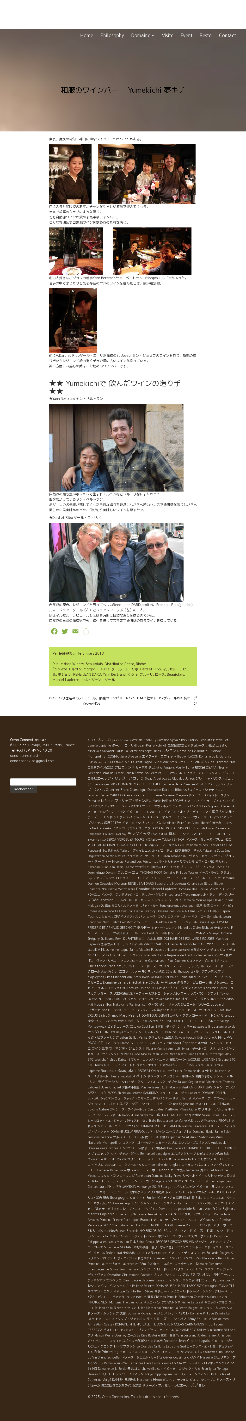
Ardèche (203, 1335)
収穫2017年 (112, 823)
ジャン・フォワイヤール (126, 1109)
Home (86, 35)
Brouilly (207, 1369)
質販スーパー (178, 1060)
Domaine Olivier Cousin (118, 773)
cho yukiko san (152, 1369)
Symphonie (214, 916)
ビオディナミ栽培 (169, 1197)
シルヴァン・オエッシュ (138, 999)
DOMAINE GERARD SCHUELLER (125, 845)
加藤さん (107, 944)
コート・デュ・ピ (112, 1181)
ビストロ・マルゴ (207, 1104)
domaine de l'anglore (165, 1164)
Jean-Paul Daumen (173, 961)
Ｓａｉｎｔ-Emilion (142, 1197)
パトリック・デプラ (164, 1082)
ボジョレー (153, 839)
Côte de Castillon (142, 1027)
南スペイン (220, 812)
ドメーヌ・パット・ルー (143, 906)
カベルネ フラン (180, 1015)
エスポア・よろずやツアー (177, 1264)
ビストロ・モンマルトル (211, 862)
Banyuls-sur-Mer (116, 1363)
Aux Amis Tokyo (138, 977)
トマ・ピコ (197, 834)
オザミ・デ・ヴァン (195, 999)
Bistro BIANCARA (219, 1192)
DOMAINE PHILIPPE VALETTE (135, 1324)
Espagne (190, 1042)
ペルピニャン (185, 1186)
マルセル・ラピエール (213, 1274)
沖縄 (209, 982)
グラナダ (144, 828)
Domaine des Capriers (205, 845)
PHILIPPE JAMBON (121, 1186)
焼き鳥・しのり (222, 823)
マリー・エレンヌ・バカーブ (149, 1060)
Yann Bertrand (114, 674)
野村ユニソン (179, 834)
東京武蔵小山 (131, 1253)
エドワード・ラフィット (159, 756)
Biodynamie (217, 1026)
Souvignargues (170, 905)
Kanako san (195, 884)
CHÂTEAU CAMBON (168, 1115)
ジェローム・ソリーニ (195, 1004)
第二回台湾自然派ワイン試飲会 (121, 1385)
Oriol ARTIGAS (200, 1087)
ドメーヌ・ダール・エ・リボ (200, 878)
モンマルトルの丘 (153, 971)
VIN (191, 1242)
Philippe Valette (143, 1286)
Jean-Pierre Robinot (152, 745)
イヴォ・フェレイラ (205, 817)
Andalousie (219, 1142)
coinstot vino (205, 828)
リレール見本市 (106, 1021)
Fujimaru (229, 1209)
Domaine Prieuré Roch (115, 1220)
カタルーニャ (170, 1352)
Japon (135, 1220)
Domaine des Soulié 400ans (176, 911)
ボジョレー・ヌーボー (142, 1170)
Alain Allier (184, 1131)
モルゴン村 (186, 1065)
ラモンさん (222, 927)
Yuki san (173, 1374)
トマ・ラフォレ (176, 1192)
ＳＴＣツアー (139, 1043)
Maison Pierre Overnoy (110, 1335)
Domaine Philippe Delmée (207, 1313)
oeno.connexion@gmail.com (32, 761)
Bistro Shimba (108, 1015)
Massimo (107, 949)
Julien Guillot (129, 1038)
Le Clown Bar (124, 911)
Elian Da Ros (137, 1225)
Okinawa (209, 1352)
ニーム (131, 1335)
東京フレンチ (164, 1181)
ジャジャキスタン (206, 1242)
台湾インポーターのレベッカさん (141, 1021)
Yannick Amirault (168, 1049)
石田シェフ (158, 1043)
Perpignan (173, 1137)
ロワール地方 (170, 867)
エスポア (94, 949)
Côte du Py (208, 1280)
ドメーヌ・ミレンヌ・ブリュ (139, 1352)
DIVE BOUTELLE (176, 1021)
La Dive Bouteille (148, 1335)
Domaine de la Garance (215, 756)
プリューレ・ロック (140, 1159)
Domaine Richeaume (142, 1313)
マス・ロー (199, 917)
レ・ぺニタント (179, 1231)
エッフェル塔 (116, 988)
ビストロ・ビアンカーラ (114, 1297)
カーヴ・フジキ (157, 917)
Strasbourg (124, 1214)
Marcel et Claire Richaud (195, 928)
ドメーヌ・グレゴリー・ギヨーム (171, 1076)
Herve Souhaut (189, 944)
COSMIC (113, 756)
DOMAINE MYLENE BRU (191, 1181)
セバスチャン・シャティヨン (203, 789)
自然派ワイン (200, 949)
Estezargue (200, 1027)
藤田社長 (189, 1198)
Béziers (208, 955)
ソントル (219, 1076)
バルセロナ (226, 1285)
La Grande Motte (184, 1159)
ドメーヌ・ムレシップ (103, 1313)
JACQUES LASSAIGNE (202, 1060)
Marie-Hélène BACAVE (168, 801)
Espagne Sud (176, 1346)
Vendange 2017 (99, 1225)
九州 (203, 1170)
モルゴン (75, 669)
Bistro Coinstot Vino (125, 922)
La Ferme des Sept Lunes (142, 751)
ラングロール (98, 1032)
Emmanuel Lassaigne (155, 1153)
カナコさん (178, 1170)
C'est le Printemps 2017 (214, 1054)
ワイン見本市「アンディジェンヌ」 (118, 1048)
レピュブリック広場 (210, 1154)
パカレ (164, 1087)
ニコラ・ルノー (130, 971)
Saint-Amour (146, 1242)
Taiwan (125, 850)
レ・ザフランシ (124, 1346)
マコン (124, 961)
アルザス (189, 1274)
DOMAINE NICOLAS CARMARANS (180, 1324)
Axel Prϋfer (109, 971)
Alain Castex (105, 1324)
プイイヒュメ (141, 850)
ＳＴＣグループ (99, 740)
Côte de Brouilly (143, 740)
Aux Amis (170, 762)
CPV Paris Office (128, 1054)
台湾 (206, 905)
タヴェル (154, 1037)
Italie (152, 1121)
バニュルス (99, 988)
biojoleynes (96, 977)
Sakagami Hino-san (101, 867)
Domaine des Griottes (103, 1148)
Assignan (188, 906)
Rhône (141, 664)
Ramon (152, 1236)
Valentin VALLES (155, 944)
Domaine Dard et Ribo (165, 789)
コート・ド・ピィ (222, 906)
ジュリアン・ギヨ (198, 961)
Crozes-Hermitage (101, 911)
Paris (143, 1037)
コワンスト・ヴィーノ (220, 773)
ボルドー (143, 927)
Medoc (92, 1176)
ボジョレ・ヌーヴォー (172, 1236)
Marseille (206, 1357)
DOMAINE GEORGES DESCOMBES (210, 1148)
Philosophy (112, 35)
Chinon (173, 1104)
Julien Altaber (172, 856)
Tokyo (224, 993)
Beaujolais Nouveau (170, 883)
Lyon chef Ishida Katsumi (112, 1059)
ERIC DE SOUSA (157, 1231)
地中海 (92, 1368)
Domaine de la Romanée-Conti (183, 784)
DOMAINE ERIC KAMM (190, 1330)
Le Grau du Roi (116, 955)
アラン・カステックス (218, 1308)
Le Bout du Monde (113, 1159)
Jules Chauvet (111, 1087)
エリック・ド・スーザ (187, 1010)
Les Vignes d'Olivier (216, 806)
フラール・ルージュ (173, 1093)
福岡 (160, 939)
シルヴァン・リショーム (129, 817)
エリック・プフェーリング (116, 1175)
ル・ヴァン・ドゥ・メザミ (201, 856)
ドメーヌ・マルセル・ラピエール (165, 1385)
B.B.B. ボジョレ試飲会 (103, 1231)
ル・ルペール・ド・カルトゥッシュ (137, 900)
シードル (161, 933)
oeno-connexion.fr (25, 755)
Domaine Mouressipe (198, 900)
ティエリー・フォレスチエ (121, 806)
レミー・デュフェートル (119, 1065)
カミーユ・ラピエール (144, 961)
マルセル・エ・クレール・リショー (127, 1165)
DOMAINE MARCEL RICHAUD (139, 784)
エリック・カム (194, 773)
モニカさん (118, 906)
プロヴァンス (125, 767)
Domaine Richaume (209, 1264)
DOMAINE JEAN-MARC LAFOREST (178, 1286)
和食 (162, 1137)
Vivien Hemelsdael (183, 977)
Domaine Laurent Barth (104, 1264)
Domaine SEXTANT (120, 1247)
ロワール (212, 784)
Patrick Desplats (200, 740)
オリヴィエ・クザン (177, 988)
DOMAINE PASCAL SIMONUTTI (173, 828)
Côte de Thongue (177, 971)
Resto (206, 35)
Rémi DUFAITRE (126, 938)
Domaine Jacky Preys (167, 1176)
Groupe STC (226, 1059)
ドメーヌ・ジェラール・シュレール (202, 1032)
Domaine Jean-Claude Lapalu (187, 1340)
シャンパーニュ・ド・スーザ (142, 966)
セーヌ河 (141, 767)
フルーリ (146, 674)
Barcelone (159, 1252)
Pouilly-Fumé (185, 767)
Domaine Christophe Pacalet (129, 1274)
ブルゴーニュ (128, 872)
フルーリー (156, 812)
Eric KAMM (191, 1357)
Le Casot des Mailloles (160, 1109)
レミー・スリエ (166, 1142)
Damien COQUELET (101, 1374)
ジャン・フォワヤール (106, 1115)
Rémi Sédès (145, 1291)
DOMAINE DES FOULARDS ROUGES (189, 938)
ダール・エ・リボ (124, 669)
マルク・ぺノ (171, 900)
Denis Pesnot (125, 867)
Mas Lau (123, 1242)
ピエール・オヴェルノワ (156, 806)
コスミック (111, 1043)
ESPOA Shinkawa (119, 1093)
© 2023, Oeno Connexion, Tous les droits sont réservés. (133, 1396)
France (173, 944)
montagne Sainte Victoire (132, 950)
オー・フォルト (193, 1363)
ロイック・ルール (128, 878)
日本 (133, 1242)
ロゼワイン (131, 1126)
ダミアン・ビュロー (191, 982)
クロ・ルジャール (185, 922)
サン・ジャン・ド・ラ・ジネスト (153, 1203)
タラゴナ (226, 873)
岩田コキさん (204, 1076)
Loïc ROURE (159, 834)
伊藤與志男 (67, 653)
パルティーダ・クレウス (197, 867)
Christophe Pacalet (104, 965)
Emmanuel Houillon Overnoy (107, 834)
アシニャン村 (191, 1280)
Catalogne (210, 1286)
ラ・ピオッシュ (112, 1209)
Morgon (90, 669)
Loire (229, 1362)
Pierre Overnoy (145, 911)
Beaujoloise (175, 1148)
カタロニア (210, 1010)
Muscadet (174, 1043)
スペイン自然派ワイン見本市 (142, 1341)
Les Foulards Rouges (215, 1253)
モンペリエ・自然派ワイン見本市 (142, 1148)
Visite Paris (204, 1065)
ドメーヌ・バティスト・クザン (209, 795)
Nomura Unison (138, 988)
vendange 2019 (148, 1186)
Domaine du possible (175, 1208)
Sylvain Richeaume (167, 999)
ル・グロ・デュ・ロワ (166, 851)
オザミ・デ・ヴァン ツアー (173, 1027)
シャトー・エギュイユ (204, 1247)
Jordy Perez (168, 1054)
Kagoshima (187, 1104)
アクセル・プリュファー (197, 1214)
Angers (169, 767)
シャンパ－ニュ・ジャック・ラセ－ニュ (126, 1098)
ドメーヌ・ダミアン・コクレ (199, 1374)
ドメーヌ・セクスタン (102, 1054)
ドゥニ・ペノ (152, 1302)
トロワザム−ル (172, 773)
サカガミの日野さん (148, 867)
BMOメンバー (162, 1098)
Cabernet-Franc (117, 790)
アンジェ (182, 1247)
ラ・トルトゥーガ (170, 862)
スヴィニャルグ (99, 1153)
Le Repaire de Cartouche (182, 955)
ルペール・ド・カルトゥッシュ (204, 1175)
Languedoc (192, 1114)
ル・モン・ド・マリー (207, 1225)
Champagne (138, 789)
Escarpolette (151, 955)
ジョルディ (124, 1286)
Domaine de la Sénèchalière (125, 982)
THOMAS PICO (97, 840)
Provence (222, 828)
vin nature (139, 1297)
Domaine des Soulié (193, 889)
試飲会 (200, 767)
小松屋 (210, 745)
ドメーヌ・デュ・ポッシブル (183, 966)
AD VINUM (182, 845)
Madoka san (164, 922)
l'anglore (221, 1236)
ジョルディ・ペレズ (191, 762)
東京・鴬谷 (168, 1335)
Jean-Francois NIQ (132, 1231)
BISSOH (219, 1159)
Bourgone (168, 1186)
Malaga (93, 905)
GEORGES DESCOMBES (172, 1242)
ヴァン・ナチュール (161, 1330)
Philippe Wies (97, 1242)
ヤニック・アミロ (216, 1302)
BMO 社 (157, 988)
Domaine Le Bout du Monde (199, 751)
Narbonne (139, 1214)
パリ (142, 916)
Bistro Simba (187, 1054)
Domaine (141, 35)
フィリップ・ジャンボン (133, 800)
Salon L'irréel (211, 1115)
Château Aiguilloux (154, 778)
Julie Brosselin (130, 756)
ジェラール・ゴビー (110, 1126)
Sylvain (186, 1049)
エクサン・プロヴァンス (194, 1143)
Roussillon (103, 1004)
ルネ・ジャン (155, 1131)
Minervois (94, 751)
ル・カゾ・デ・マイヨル (218, 944)
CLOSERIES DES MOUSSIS (184, 1258)
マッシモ (189, 862)
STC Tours (95, 1065)
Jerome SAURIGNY (145, 1093)
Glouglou (93, 795)
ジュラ (177, 1280)
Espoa (145, 1219)
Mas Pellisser (150, 1087)
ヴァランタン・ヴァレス (164, 1004)
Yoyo (215, 933)
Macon (124, 1043)
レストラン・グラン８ (204, 993)
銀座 (199, 905)
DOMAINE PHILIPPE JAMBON (160, 1126)
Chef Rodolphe (218, 1170)
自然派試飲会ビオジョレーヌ (186, 745)
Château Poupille (166, 1297)
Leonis (112, 1242)
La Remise (223, 1219)
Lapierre (194, 1093)
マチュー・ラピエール (170, 1291)
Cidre (193, 1109)
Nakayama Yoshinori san (130, 1004)
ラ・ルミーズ (157, 1318)
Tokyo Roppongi (156, 1374)
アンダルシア (171, 1302)
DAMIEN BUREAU (124, 1380)
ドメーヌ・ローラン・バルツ (195, 1203)
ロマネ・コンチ (214, 1363)
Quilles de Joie (120, 740)
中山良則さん (110, 851)
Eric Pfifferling (106, 1351)
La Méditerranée (99, 828)
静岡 (150, 1297)
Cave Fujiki (152, 1363)
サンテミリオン (192, 1352)
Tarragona (136, 1363)
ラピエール (148, 922)
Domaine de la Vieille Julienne (205, 1071)
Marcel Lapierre (66, 679)
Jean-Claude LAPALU (164, 1214)
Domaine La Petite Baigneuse (182, 1308)
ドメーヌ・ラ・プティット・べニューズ (177, 1220)
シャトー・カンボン (164, 928)
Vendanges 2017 (105, 784)
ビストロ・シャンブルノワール (169, 993)
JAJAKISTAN (159, 977)
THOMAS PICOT (151, 872)
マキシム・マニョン (161, 845)
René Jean (143, 1175)
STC (90, 1059)
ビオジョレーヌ (118, 1026)
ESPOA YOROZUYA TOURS (126, 840)
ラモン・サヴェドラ (170, 1071)
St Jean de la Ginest (108, 1308)
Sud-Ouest (146, 933)
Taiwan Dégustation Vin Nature (200, 1082)
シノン (158, 762)
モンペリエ (114, 1280)
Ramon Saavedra (194, 1126)
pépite (91, 878)
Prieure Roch (183, 1225)
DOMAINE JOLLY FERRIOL (128, 1132)
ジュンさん (155, 767)
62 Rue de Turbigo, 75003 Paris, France (42, 745)
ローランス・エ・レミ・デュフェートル (132, 1010)
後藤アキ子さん (192, 851)
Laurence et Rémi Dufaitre (141, 1264)
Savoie (139, 773)
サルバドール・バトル (128, 1137)
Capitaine (184, 950)
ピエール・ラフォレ (176, 1380)
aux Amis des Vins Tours (209, 988)
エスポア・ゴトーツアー (138, 1143)
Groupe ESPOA (171, 1363)
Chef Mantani (115, 977)
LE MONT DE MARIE (160, 1225)
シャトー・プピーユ (155, 1104)
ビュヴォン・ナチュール (143, 856)
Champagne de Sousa (103, 1269)
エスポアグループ (183, 1153)
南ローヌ (152, 1137)
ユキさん (222, 745)
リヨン (145, 1253)
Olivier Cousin (173, 1357)
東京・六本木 (147, 939)
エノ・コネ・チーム (219, 834)
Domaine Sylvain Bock (172, 740)
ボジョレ (64, 674)
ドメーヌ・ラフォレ (210, 1186)
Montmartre (118, 1302)
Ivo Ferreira (153, 773)
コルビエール (97, 778)
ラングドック (138, 833)
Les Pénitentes (147, 862)
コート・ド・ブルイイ (203, 1021)
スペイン (139, 1076)
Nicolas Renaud (124, 861)
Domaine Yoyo (121, 1203)
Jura (102, 1186)
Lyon (104, 1010)
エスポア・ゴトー (179, 917)
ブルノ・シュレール (167, 1275)
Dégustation (102, 899)
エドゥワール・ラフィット (128, 1236)
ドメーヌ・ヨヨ (137, 812)
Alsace (170, 982)
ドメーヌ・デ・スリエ (184, 1253)
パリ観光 (105, 906)
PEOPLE (224, 1120)
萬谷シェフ (164, 1010)
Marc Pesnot (130, 1015)
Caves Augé (206, 922)
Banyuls (198, 1208)
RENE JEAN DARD (87, 674)
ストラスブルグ (197, 1192)
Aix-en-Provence (216, 762)
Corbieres (158, 1258)
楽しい (208, 883)
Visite (167, 35)
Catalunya (116, 1032)
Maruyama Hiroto (149, 1380)
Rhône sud (114, 1252)
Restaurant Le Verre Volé (175, 1121)
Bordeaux (109, 1070)
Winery (78, 664)
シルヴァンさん (207, 1038)
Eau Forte (135, 1302)
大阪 (123, 1313)
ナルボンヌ (205, 1159)
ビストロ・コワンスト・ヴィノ (125, 1330)
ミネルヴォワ (137, 1192)
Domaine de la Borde (112, 1369)
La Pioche (101, 1236)
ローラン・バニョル (195, 1164)
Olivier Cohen (223, 900)
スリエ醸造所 (156, 1192)
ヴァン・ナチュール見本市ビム (156, 1065)
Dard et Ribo (150, 669)
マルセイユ (217, 889)
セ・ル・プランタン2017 (207, 971)
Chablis (208, 1220)
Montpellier (97, 756)
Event (186, 35)
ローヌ (160, 674)
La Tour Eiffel (194, 1269)
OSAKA (211, 767)
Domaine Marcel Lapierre (156, 889)
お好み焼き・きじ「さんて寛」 (154, 1247)
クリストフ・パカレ (173, 1313)
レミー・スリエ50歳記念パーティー (122, 993)
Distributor (114, 664)
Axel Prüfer (213, 1209)
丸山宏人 (168, 1037)
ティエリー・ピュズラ (186, 806)
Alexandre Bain (135, 795)
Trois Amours (192, 895)
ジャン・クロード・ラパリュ (162, 1269)
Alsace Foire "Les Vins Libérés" (189, 823)
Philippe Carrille (125, 1291)
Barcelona (192, 1170)
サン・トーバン (105, 1104)
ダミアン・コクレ (100, 1291)
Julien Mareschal (149, 1308)
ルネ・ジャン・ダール (98, 679)
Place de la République (218, 1258)
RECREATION (146, 1071)
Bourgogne (119, 1197)
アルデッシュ (105, 878)
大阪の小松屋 (131, 1087)
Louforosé (175, 895)
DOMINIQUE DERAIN (155, 1015)
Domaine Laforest (101, 800)
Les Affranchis (206, 1120)
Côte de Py (156, 982)
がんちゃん (123, 762)
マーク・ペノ (177, 1319)
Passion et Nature (164, 950)
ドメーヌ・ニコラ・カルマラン (189, 933)
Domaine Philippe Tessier (180, 873)
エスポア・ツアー (128, 1104)
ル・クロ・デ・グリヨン (133, 1082)
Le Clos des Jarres (181, 778)
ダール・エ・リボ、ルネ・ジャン (213, 1049)
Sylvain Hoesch (185, 1038)
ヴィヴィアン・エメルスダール (144, 1032)
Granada (227, 1015)
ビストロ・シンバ (124, 828)
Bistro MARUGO (111, 795)
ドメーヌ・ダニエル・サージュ (142, 1357)
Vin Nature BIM (218, 1330)
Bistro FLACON (187, 756)
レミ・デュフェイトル (128, 944)
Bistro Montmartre (121, 889)
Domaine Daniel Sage (111, 1170)
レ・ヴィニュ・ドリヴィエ (140, 1209)
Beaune (170, 1032)
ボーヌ (228, 1225)
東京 (91, 1021)
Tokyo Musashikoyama (137, 1115)
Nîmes (183, 1109)
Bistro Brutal (182, 1098)
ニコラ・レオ (163, 1159)
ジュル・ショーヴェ (202, 1380)
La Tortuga (220, 1369)
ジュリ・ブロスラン (130, 1374)
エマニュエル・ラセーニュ (160, 878)
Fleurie (104, 669)
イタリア (130, 1308)
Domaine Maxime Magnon (168, 795)
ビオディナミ (219, 961)
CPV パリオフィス (126, 917)
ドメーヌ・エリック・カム (182, 1368)
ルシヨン (169, 750)
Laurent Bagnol (142, 762)
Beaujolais (94, 664)
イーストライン (209, 873)
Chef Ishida (120, 1225)
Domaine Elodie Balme (208, 1132)
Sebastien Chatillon (192, 1297)
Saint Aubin (190, 1137)
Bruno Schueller (109, 1357)
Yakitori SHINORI (173, 840)
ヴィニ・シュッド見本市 (133, 1258)
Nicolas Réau (150, 1054)
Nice (98, 1208)
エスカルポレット (200, 1236)
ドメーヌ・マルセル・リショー (168, 817)
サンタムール (104, 917)
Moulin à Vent (178, 1087)
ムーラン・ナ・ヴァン (140, 1181)
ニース (170, 1131)
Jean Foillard (129, 1269)
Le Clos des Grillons (150, 1346)
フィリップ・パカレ (123, 778)
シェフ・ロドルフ (208, 911)
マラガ (219, 1203)
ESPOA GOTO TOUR (101, 762)
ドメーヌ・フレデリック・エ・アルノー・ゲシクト (134, 895)
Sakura (201, 1198)
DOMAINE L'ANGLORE (104, 998)
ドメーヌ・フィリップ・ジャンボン (121, 1319)
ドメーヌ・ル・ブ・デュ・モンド (187, 812)
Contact (227, 35)
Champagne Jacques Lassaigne (147, 1280)
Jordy (231, 1027)
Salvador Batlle (112, 751)
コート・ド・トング (206, 1015)
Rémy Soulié (197, 1319)
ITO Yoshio (134, 955)
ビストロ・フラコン (108, 1341)
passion (223, 1280)
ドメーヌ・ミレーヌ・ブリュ (205, 840)
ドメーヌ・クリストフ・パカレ (144, 823)
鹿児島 (202, 1043)
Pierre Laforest (192, 1302)
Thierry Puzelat (120, 1076)
